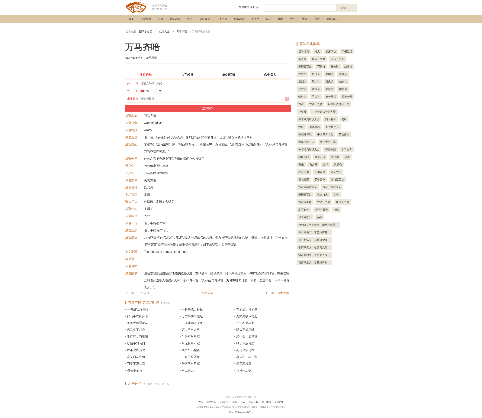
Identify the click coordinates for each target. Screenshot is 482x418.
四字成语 (181, 31)
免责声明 (279, 402)
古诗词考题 (305, 202)
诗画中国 (330, 149)
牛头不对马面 (245, 323)
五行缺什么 (332, 126)
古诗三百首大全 (332, 187)
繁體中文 (244, 7)
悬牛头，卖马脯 (246, 336)
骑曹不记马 (134, 370)
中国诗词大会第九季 (324, 111)
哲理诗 (316, 89)
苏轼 (151, 144)
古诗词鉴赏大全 (307, 187)
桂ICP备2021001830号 (241, 411)
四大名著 (239, 18)
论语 (268, 18)
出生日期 (133, 98)
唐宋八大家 (318, 58)
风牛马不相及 (191, 350)
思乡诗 (316, 81)
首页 (131, 18)
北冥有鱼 (303, 209)
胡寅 (347, 156)
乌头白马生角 (136, 356)
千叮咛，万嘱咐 (137, 336)
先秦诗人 (322, 194)
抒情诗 (316, 74)
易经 (344, 119)
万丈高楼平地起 (192, 316)
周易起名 (331, 18)
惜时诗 (302, 96)
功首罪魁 (303, 171)
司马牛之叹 (243, 370)
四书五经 (222, 18)
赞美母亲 (331, 96)
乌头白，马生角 (246, 356)
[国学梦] (136, 7)
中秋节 (302, 74)
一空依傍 (143, 293)
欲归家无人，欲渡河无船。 (314, 247)
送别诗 (302, 81)
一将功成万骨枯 (192, 309)
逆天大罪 (336, 171)
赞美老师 (347, 96)
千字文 (255, 18)
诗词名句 (175, 18)
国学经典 (146, 18)
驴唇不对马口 (136, 343)
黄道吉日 (320, 156)
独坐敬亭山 (305, 217)
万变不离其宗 (136, 363)
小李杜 (302, 111)
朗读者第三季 (328, 141)
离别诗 (343, 74)
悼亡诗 (302, 89)
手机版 (254, 7)
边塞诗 (348, 66)
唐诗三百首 (337, 58)
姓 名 (133, 83)
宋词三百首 (305, 66)
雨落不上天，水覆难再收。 (314, 262)
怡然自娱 (320, 171)
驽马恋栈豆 (243, 363)
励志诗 (343, 81)
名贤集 (302, 58)
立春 (336, 194)
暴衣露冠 (303, 179)
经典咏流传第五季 (338, 104)
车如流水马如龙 (246, 309)
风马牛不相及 (136, 329)
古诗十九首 (316, 104)
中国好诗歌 (305, 134)
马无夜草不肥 (191, 343)
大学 (292, 18)
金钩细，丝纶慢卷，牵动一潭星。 (318, 224)
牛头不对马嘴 (191, 336)
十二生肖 (346, 149)
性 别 (133, 90)
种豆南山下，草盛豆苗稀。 (314, 232)
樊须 (301, 164)
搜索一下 (346, 8)
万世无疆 (283, 293)
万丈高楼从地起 (246, 316)
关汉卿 (335, 156)
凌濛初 (338, 164)
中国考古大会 (325, 134)
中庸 (304, 18)
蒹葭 (320, 217)
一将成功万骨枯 (137, 309)
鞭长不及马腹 (245, 343)
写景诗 (321, 66)
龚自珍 (239, 144)
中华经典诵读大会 (309, 119)
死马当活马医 (245, 350)
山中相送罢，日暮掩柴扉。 (314, 239)
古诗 (160, 18)
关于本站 (266, 402)
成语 (234, 402)
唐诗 (317, 18)
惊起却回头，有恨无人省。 (314, 254)
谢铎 (325, 164)
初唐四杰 (331, 51)
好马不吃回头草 (137, 316)
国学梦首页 (145, 31)
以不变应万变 (136, 350)
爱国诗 (329, 74)
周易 (280, 18)
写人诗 (316, 96)
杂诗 (256, 144)
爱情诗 (329, 89)
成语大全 (204, 18)
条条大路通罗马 (137, 323)
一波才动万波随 (192, 323)
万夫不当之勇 (191, 329)
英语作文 (344, 134)
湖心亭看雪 (321, 209)
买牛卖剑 (320, 179)
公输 (336, 209)
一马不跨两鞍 (191, 356)
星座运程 (303, 156)
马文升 (313, 164)
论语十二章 (342, 202)
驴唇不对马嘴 (191, 363)
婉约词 (343, 89)
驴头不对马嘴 (245, 329)
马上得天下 (189, 370)
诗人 (190, 18)
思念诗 (329, 81)
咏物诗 (335, 66)
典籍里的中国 (306, 141)
